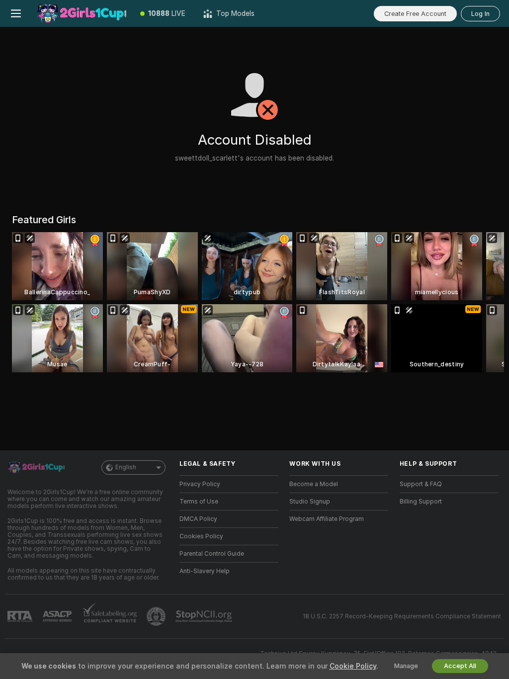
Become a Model (313, 484)
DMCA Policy (198, 518)
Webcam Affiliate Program (326, 518)
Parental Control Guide (211, 553)
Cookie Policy (353, 666)
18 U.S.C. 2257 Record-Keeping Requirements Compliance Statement (402, 616)
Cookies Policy (201, 536)
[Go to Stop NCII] (204, 616)
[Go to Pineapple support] (157, 616)
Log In (480, 13)
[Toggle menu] (16, 13)
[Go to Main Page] (81, 13)
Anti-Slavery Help (204, 571)
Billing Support (421, 501)
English (125, 467)
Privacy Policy (199, 484)
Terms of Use (198, 501)
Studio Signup (309, 501)
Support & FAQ (421, 484)
